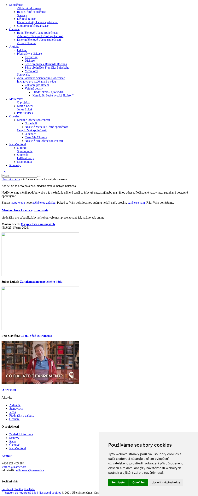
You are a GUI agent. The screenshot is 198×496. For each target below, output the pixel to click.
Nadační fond (17, 144)
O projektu (23, 102)
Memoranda (24, 161)
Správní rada (24, 151)
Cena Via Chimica (36, 137)
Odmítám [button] (138, 482)
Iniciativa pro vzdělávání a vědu (36, 81)
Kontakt (7, 455)
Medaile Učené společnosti (33, 119)
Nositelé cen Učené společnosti (44, 140)
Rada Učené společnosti (31, 11)
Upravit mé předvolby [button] (166, 482)
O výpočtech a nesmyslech (38, 224)
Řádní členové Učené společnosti (37, 32)
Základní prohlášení (37, 85)
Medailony (31, 71)
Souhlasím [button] (118, 482)
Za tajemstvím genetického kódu (41, 281)
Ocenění (14, 116)
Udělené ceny (25, 158)
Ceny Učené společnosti (32, 130)
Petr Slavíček (25, 113)
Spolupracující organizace (33, 25)
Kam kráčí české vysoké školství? (53, 95)
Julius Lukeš (24, 109)
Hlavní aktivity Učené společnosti (37, 22)
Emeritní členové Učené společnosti (39, 39)
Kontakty (15, 165)
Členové (14, 29)
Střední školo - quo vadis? (48, 92)
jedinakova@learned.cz (29, 470)
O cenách (30, 133)
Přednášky (31, 57)
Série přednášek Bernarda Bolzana (46, 64)
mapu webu (18, 202)
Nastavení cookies (50, 492)
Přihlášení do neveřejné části (20, 492)
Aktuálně (14, 405)
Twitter (18, 489)
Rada (12, 441)
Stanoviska (23, 74)
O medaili (31, 123)
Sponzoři (22, 154)
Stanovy (22, 15)
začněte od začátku (43, 202)
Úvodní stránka (11, 179)
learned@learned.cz (14, 466)
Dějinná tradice (26, 18)
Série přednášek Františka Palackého (47, 67)
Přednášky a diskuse (29, 53)
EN (4, 171)
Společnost (16, 4)
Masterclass (16, 99)
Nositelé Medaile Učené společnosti (46, 126)
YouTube (29, 489)
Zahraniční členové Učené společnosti (40, 36)
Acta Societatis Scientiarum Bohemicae (41, 78)
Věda (12, 412)
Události (22, 50)
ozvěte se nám (136, 202)
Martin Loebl (25, 106)
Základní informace (29, 8)
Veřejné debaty (34, 88)
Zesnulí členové (26, 43)
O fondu (22, 147)
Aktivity (14, 46)
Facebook (8, 489)
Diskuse (30, 60)
